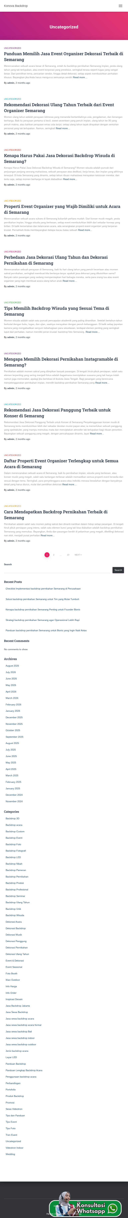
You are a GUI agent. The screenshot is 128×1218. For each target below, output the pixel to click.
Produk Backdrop (15, 1096)
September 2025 (14, 736)
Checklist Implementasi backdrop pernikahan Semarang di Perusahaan (43, 588)
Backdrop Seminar (15, 896)
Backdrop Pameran (16, 870)
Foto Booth (11, 973)
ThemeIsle (76, 1213)
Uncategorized (12, 48)
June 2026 (11, 678)
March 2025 (12, 775)
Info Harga (11, 986)
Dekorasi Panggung (16, 941)
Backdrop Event (14, 837)
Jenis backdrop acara (17, 1051)
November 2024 (14, 801)
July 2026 (11, 672)
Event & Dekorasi (15, 960)
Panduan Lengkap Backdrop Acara (24, 1070)
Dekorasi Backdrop (16, 928)
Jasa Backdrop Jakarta (18, 1005)
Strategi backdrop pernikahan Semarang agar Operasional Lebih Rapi (43, 620)
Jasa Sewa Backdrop (17, 1012)
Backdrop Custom (15, 831)
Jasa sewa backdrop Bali (19, 1031)
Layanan (69, 1206)
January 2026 (13, 711)
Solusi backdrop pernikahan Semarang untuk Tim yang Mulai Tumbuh (42, 599)
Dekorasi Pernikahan (17, 947)
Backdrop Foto (13, 844)
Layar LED (11, 1057)
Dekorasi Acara (14, 921)
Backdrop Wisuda (15, 915)
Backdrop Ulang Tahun (18, 902)
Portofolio (11, 1089)
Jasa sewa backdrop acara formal (23, 1025)
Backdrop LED (13, 857)
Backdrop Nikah (14, 863)
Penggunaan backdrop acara (21, 1076)
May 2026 (11, 685)
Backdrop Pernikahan (17, 876)
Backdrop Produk (15, 883)
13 (68, 555)
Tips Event (11, 1121)
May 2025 (11, 762)
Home (57, 1206)
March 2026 (12, 698)
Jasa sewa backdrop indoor (20, 1038)
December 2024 (14, 794)
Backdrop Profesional (17, 889)
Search (8, 564)
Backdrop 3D (12, 818)
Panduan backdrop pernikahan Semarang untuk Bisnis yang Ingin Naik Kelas (46, 630)
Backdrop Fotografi (16, 850)
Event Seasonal (14, 967)
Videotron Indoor (14, 1147)
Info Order (11, 993)
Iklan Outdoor (13, 979)
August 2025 (12, 743)
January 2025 (13, 788)
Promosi (10, 1102)
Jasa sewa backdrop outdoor (21, 1044)
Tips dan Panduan (15, 1115)
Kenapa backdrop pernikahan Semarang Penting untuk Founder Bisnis (43, 609)
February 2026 (13, 704)
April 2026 (11, 691)
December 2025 (14, 717)
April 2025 (11, 769)
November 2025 (14, 724)
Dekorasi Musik (14, 934)
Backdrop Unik (13, 909)
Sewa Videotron (14, 1109)
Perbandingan (13, 1083)
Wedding (10, 1154)
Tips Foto (11, 1128)
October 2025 (13, 730)
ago (23, 82)
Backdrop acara (14, 825)
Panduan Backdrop (16, 1063)
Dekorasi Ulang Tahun (17, 954)
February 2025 (13, 782)
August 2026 (12, 665)
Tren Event (11, 1135)
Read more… (80, 77)
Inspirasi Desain (14, 999)
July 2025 (11, 749)
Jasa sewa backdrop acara (20, 1018)
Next (77, 555)
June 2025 (11, 756)
